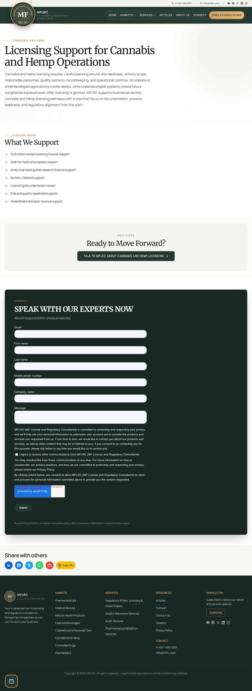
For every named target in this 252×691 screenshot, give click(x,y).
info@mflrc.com (166, 653)
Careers (161, 623)
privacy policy (63, 523)
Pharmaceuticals (65, 600)
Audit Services (114, 621)
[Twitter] (237, 3)
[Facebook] (233, 3)
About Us (182, 15)
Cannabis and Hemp (67, 638)
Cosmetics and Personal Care (73, 630)
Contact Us (163, 615)
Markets (126, 15)
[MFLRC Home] (23, 14)
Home (112, 15)
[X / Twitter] (29, 565)
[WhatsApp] (39, 565)
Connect (199, 15)
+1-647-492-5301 (166, 647)
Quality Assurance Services (122, 613)
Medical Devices (65, 608)
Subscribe (216, 612)
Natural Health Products (70, 615)
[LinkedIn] (242, 3)
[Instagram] (246, 3)
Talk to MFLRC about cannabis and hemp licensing (124, 256)
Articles (165, 15)
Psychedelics (63, 653)
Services (146, 15)
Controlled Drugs (65, 645)
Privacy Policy (164, 630)
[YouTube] (229, 3)
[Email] (50, 565)
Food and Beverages (67, 623)
